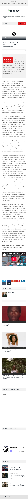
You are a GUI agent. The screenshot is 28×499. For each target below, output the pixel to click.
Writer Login (21, 496)
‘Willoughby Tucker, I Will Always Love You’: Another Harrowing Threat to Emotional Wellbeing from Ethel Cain (14, 377)
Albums (20, 51)
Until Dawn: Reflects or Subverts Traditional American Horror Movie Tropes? (17, 476)
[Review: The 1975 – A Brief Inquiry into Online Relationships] (14, 34)
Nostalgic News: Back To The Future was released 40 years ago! (18, 468)
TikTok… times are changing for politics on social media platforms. (17, 484)
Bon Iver (5, 122)
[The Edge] (14, 10)
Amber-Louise (11, 292)
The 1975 (21, 103)
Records (24, 51)
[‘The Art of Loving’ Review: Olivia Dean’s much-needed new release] (14, 340)
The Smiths (17, 101)
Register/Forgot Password (11, 496)
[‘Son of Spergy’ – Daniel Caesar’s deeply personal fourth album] (14, 314)
